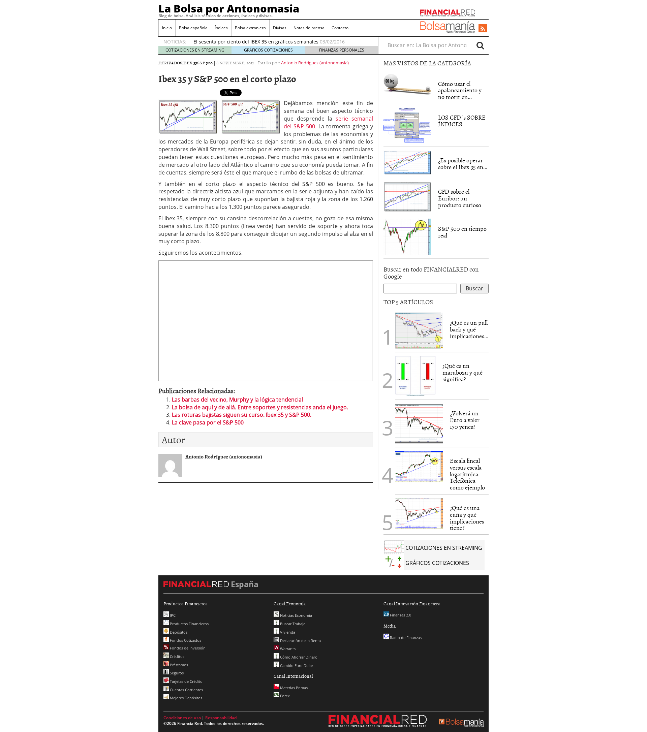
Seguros (176, 672)
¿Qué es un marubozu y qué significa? (462, 372)
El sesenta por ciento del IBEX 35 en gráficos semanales (255, 41)
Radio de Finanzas (405, 637)
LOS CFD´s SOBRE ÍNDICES (462, 121)
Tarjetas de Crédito (186, 681)
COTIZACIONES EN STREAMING (194, 50)
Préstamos (178, 664)
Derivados (170, 62)
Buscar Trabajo (292, 623)
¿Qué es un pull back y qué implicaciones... (469, 329)
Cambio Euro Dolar (296, 665)
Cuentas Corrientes (186, 689)
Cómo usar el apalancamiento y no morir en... (460, 90)
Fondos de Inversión (187, 647)
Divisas (279, 28)
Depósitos (178, 632)
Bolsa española (193, 28)
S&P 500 (205, 62)
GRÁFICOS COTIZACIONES (268, 50)
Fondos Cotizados (185, 640)
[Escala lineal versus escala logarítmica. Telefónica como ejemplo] (419, 466)
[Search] (480, 45)
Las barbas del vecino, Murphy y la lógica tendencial (237, 399)
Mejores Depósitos (185, 697)
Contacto (340, 28)
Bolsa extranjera (250, 28)
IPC (172, 615)
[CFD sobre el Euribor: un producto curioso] (407, 196)
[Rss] (483, 28)
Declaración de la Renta (300, 640)
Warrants (287, 648)
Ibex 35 (189, 62)
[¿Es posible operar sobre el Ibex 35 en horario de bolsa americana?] (407, 162)
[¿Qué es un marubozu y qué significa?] (415, 375)
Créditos (176, 656)
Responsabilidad (221, 718)
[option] (279, 41)
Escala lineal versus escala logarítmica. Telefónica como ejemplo (467, 474)
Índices (221, 28)
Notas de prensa (309, 28)
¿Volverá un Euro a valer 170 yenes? (465, 420)
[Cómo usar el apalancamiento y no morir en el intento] (407, 84)
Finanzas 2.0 (400, 614)
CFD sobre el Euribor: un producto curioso (459, 198)
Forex (284, 695)
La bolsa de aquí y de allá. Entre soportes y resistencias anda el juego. (260, 407)
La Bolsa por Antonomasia (228, 8)
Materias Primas (293, 687)
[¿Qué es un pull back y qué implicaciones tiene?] (419, 330)
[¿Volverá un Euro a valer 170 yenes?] (419, 422)
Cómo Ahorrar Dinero (298, 657)
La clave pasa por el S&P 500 (208, 422)
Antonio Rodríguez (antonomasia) (315, 63)
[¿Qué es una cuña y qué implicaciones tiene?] (419, 513)
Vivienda (287, 632)
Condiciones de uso (182, 718)
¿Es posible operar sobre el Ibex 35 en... (462, 163)
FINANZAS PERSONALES (341, 50)
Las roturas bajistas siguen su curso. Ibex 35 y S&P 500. (241, 414)
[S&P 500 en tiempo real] (407, 236)
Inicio (167, 28)
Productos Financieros (189, 623)
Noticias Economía (295, 615)
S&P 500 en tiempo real (462, 232)
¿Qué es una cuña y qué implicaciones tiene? (467, 517)
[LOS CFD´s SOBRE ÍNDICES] (407, 125)
